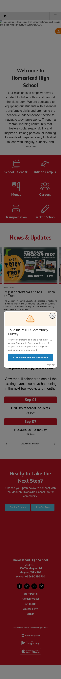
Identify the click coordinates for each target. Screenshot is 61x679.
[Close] (52, 316)
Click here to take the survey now (30, 357)
